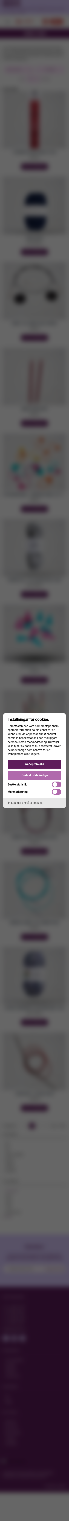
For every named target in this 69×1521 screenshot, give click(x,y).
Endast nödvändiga (34, 775)
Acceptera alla (34, 764)
